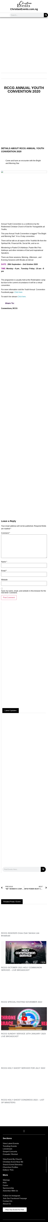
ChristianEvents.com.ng (24, 9)
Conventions (6, 308)
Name (4, 562)
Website (4, 580)
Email (4, 571)
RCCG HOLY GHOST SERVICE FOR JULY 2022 (23, 1068)
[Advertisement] (24, 44)
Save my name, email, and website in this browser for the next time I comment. (23, 592)
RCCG (15, 308)
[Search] (46, 15)
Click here (18, 292)
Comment (5, 533)
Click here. (22, 297)
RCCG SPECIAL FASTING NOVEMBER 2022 (21, 1002)
